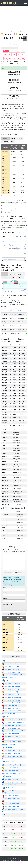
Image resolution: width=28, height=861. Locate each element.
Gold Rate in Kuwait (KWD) (12, 801)
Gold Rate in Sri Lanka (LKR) (12, 697)
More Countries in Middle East (10, 812)
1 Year (4, 277)
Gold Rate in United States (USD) (13, 756)
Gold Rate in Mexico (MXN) (12, 753)
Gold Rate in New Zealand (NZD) (13, 782)
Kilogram (17, 51)
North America (9, 747)
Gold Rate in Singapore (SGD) (12, 711)
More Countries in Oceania (9, 784)
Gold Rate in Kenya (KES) (11, 669)
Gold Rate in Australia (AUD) (12, 779)
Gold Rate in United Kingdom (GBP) (14, 730)
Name (5, 587)
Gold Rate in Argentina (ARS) (12, 765)
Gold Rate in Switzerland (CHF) (13, 720)
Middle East (9, 787)
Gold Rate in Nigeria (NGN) (12, 672)
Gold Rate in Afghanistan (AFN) (13, 683)
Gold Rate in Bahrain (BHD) (12, 795)
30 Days (12, 274)
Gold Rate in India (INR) (11, 692)
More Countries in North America (11, 759)
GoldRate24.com (16, 858)
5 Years (12, 277)
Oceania (8, 776)
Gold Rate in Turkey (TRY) (11, 736)
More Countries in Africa (9, 677)
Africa (7, 660)
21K (19, 54)
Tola (23, 51)
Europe (7, 716)
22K (14, 54)
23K (9, 54)
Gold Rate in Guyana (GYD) (12, 770)
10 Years (19, 277)
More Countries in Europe (9, 744)
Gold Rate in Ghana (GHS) (11, 666)
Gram (11, 51)
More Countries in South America (11, 773)
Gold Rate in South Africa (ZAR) (13, 674)
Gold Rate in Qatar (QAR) (11, 806)
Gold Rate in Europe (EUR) (12, 728)
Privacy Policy (6, 860)
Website (5, 598)
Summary (5, 138)
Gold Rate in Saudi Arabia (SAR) (13, 809)
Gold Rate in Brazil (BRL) (11, 767)
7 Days (5, 274)
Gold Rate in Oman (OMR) (11, 803)
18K (23, 54)
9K (19, 58)
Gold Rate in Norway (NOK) (12, 733)
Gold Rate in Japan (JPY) (11, 694)
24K (5, 54)
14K (5, 58)
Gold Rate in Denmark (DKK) (12, 725)
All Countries (9, 815)
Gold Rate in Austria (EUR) (11, 739)
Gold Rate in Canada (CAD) (12, 750)
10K (15, 58)
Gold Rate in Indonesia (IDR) (12, 689)
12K (10, 58)
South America (9, 761)
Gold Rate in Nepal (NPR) (11, 705)
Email (5, 593)
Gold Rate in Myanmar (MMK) (12, 700)
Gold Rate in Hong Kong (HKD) (13, 686)
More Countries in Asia (8, 713)
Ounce (6, 51)
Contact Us (13, 860)
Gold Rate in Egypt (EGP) (11, 798)
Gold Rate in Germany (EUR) (12, 741)
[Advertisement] (14, 19)
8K (23, 58)
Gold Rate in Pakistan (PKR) (12, 708)
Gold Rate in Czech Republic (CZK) (14, 722)
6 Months (20, 274)
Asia (6, 680)
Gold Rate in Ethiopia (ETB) (12, 663)
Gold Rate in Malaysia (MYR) (12, 702)
